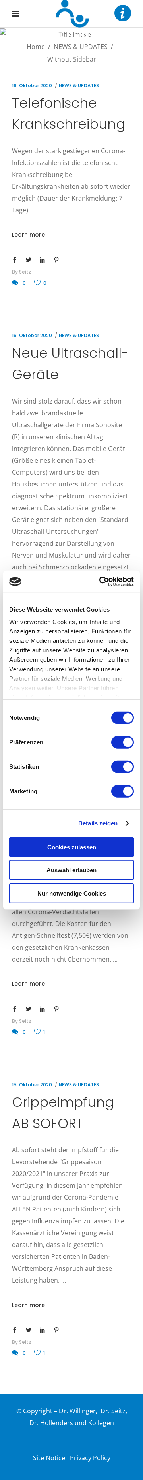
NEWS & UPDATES (81, 46)
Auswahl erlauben (71, 870)
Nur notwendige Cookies (71, 893)
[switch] (122, 742)
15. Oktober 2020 (32, 1084)
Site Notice (49, 1458)
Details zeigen (98, 823)
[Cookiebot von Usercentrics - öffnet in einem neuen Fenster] (101, 582)
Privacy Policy (90, 1458)
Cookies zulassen (71, 846)
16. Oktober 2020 (32, 85)
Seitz (25, 272)
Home (36, 46)
